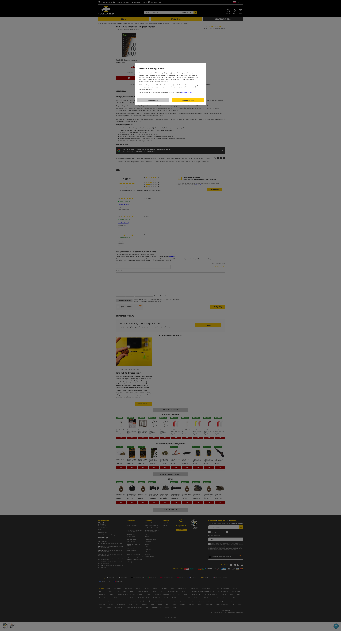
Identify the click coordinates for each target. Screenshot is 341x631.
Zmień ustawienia (153, 100)
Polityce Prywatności (187, 92)
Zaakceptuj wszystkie (188, 100)
